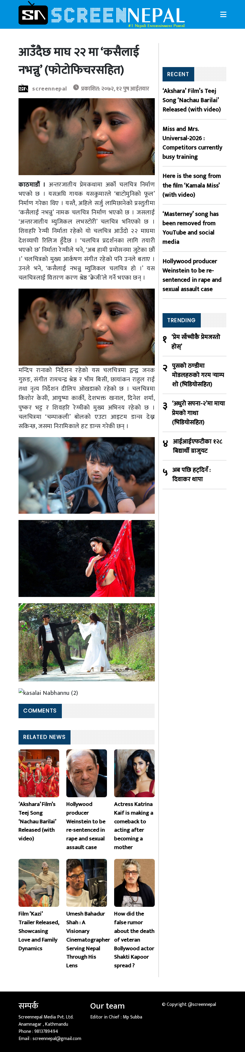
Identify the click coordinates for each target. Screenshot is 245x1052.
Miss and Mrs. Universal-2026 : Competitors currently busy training (192, 143)
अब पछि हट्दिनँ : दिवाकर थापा (191, 474)
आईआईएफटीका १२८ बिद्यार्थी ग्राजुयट (197, 446)
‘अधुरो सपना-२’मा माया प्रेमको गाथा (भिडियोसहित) (198, 413)
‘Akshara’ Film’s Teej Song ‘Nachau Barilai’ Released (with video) (192, 100)
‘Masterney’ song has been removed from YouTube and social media (191, 228)
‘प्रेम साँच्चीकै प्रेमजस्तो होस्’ (196, 341)
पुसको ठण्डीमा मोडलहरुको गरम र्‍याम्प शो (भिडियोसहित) (198, 375)
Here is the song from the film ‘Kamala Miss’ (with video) (192, 185)
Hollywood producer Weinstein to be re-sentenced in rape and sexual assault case (192, 275)
